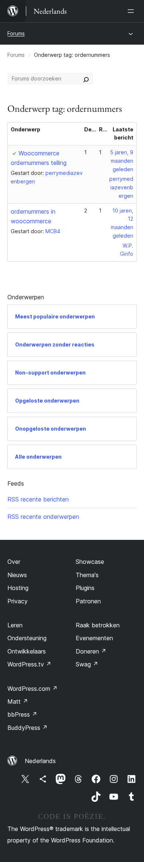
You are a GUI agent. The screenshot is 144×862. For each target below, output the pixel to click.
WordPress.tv (29, 664)
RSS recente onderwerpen (43, 516)
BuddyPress (27, 727)
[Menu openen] (132, 11)
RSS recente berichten (38, 499)
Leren (15, 625)
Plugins (85, 588)
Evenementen (94, 638)
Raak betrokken (98, 625)
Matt (17, 701)
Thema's (87, 575)
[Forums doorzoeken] (86, 79)
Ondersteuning (27, 638)
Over (13, 561)
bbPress (22, 714)
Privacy (17, 601)
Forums (16, 33)
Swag (87, 664)
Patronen (88, 601)
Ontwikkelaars (26, 651)
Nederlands (40, 761)
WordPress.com (32, 688)
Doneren (91, 651)
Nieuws (17, 575)
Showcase (90, 561)
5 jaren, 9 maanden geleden (121, 160)
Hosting (17, 588)
